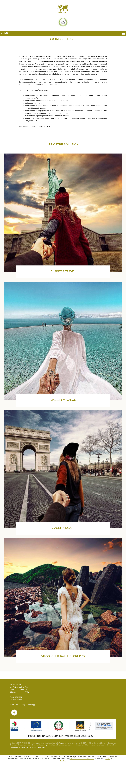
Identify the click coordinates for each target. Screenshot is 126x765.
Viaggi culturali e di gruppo (63, 656)
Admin (107, 759)
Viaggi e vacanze (63, 399)
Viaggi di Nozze (63, 527)
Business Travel (63, 271)
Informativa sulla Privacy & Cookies (82, 759)
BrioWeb (63, 761)
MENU (4, 33)
